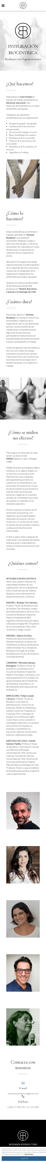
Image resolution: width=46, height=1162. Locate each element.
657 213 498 (33, 1107)
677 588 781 (19, 1107)
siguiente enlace (28, 1154)
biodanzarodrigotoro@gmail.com (23, 1093)
